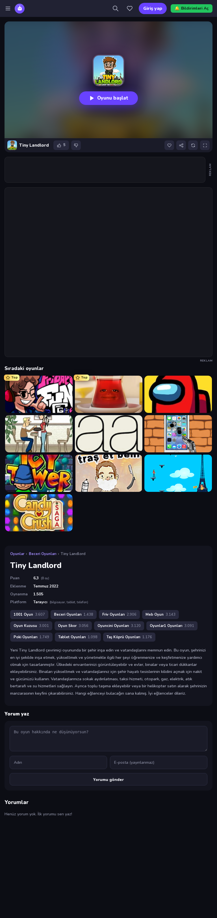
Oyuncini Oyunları (119, 625)
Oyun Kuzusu (31, 625)
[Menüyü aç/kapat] (8, 8)
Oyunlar (17, 553)
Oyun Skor (73, 625)
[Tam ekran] (205, 145)
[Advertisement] (108, 169)
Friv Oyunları (119, 614)
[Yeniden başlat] (193, 145)
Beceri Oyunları (42, 553)
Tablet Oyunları (77, 637)
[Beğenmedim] (76, 145)
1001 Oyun (29, 614)
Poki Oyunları (31, 637)
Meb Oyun (160, 614)
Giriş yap (152, 8)
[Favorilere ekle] (169, 145)
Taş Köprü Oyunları (129, 637)
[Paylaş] (181, 145)
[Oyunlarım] (130, 8)
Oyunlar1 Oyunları (172, 625)
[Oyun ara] (115, 8)
